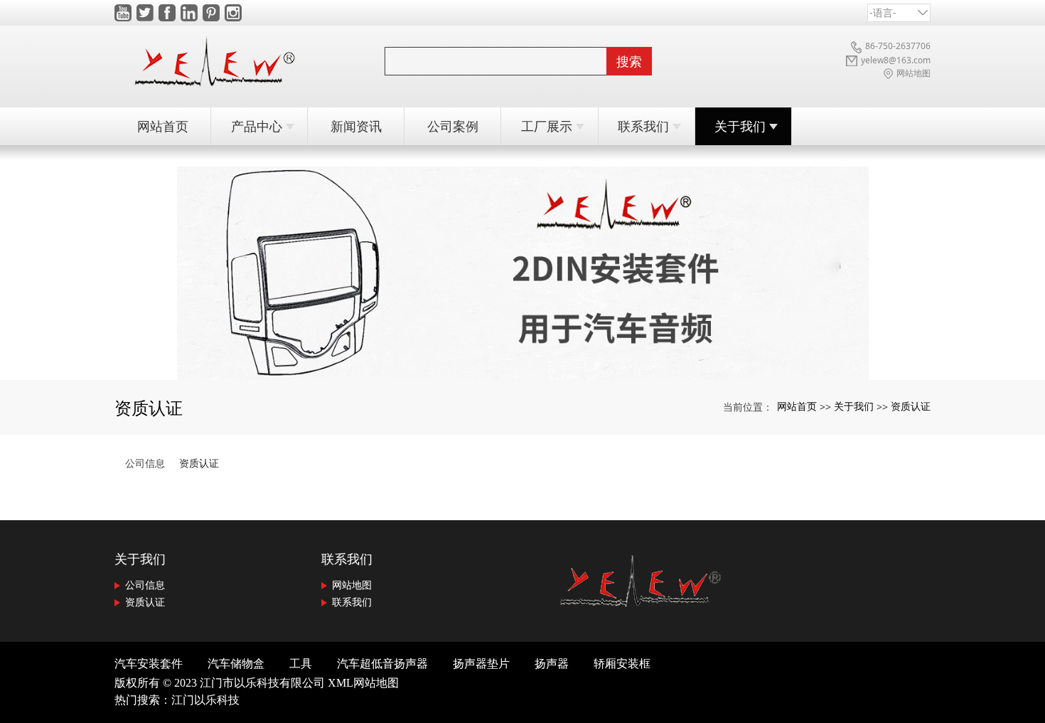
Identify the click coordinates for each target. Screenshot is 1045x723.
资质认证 (911, 406)
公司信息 (145, 463)
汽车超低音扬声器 (382, 664)
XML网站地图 (363, 683)
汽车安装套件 (148, 664)
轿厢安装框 (622, 664)
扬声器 (552, 664)
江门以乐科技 (205, 700)
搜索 (629, 61)
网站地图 (350, 584)
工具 (300, 664)
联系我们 (347, 558)
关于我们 (854, 406)
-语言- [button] (882, 12)
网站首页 (797, 406)
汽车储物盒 (236, 664)
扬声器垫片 (481, 664)
